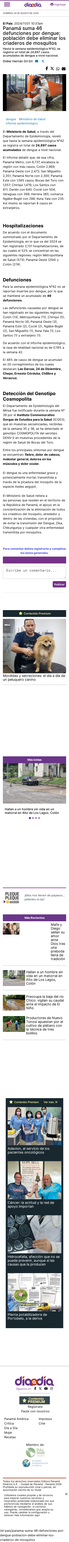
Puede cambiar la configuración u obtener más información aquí (27, 1514)
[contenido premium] (34, 1400)
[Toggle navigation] (7, 4)
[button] (7, 792)
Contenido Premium (37, 613)
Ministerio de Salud (32, 119)
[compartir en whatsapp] (58, 69)
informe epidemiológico (22, 123)
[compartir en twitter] (52, 69)
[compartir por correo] (64, 69)
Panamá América (16, 1419)
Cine (42, 1423)
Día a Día (10, 1428)
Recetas (10, 1437)
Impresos (45, 1419)
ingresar (60, 4)
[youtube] (46, 1388)
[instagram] (51, 1388)
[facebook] (35, 1388)
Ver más (49, 1102)
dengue (11, 119)
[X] (40, 1388)
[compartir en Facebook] (47, 69)
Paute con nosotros (35, 1411)
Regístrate (35, 1407)
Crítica (9, 1423)
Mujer (8, 1432)
